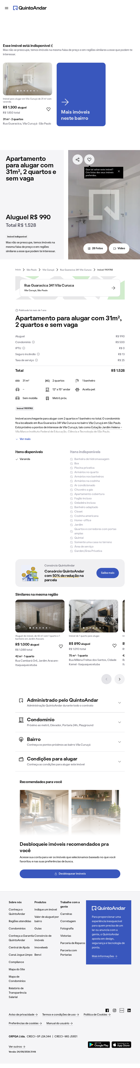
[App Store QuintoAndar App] (121, 1044)
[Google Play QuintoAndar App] (99, 1044)
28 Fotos (97, 248)
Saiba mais (107, 573)
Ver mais (25, 439)
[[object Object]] (119, 171)
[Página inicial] (30, 8)
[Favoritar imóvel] (89, 159)
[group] (27, 95)
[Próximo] (119, 679)
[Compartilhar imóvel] (78, 159)
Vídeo (121, 248)
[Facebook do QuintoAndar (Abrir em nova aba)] (107, 1010)
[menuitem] (18, 270)
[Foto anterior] (9, 79)
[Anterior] (106, 679)
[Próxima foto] (45, 79)
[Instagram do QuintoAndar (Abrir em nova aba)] (114, 1010)
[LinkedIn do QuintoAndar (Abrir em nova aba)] (129, 1010)
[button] (70, 702)
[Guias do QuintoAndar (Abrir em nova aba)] (122, 1010)
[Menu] (6, 8)
